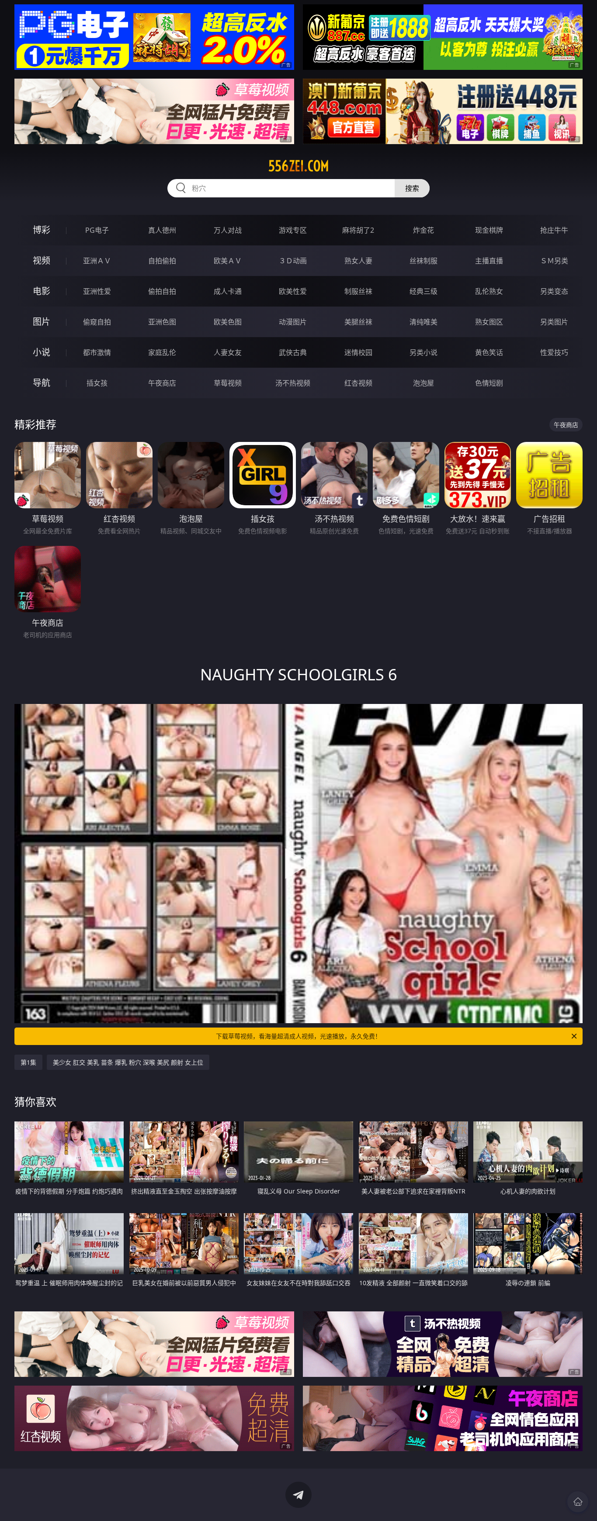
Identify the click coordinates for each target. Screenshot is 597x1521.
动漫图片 (293, 322)
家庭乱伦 (162, 352)
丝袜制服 (423, 261)
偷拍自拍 (162, 291)
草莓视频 (228, 383)
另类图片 (554, 322)
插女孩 (97, 383)
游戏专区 (293, 230)
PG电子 (97, 230)
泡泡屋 (423, 383)
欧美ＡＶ (228, 261)
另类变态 (554, 291)
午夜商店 (162, 383)
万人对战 (228, 230)
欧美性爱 (293, 291)
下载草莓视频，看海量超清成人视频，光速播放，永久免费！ (298, 1036)
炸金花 (423, 230)
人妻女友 (228, 352)
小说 (41, 352)
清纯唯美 (423, 322)
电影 (41, 291)
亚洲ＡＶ (97, 261)
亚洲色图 (162, 322)
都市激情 (97, 352)
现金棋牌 (489, 230)
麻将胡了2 (358, 230)
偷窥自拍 (97, 322)
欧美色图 (228, 322)
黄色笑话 (489, 352)
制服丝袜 (358, 291)
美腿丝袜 (358, 322)
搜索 (412, 188)
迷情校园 (358, 352)
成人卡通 (228, 291)
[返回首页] (577, 1501)
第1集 (28, 1062)
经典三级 (423, 291)
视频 (41, 260)
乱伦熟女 (489, 291)
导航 (41, 383)
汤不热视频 (292, 383)
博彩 (41, 230)
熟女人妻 (358, 261)
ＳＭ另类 (554, 261)
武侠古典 (293, 352)
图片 (41, 322)
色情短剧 (489, 383)
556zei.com (298, 166)
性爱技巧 (554, 352)
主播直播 (489, 261)
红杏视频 (358, 383)
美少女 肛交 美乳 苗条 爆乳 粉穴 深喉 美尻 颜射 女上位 (128, 1062)
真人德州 (162, 230)
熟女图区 (489, 322)
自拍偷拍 (162, 261)
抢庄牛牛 (554, 230)
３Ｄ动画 (293, 261)
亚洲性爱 (97, 291)
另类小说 (423, 352)
